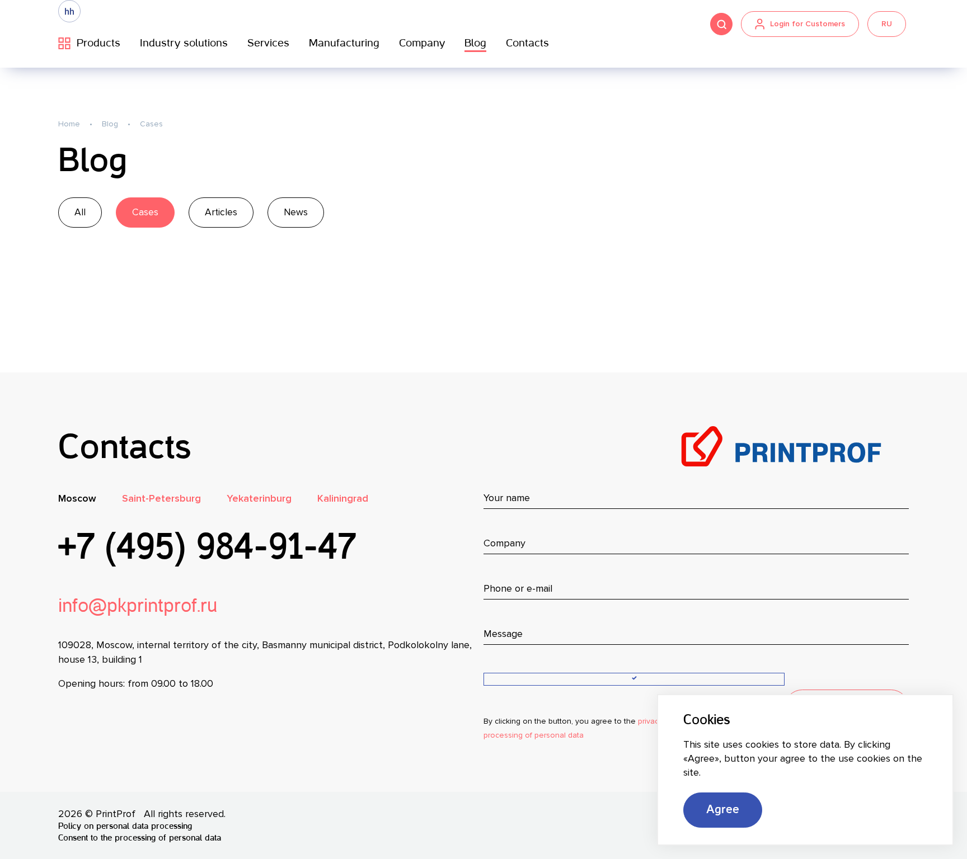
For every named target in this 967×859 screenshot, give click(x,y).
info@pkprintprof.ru (138, 607)
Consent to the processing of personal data (139, 838)
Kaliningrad (342, 498)
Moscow (77, 498)
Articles (221, 212)
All (80, 212)
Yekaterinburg (259, 498)
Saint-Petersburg (161, 498)
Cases (145, 212)
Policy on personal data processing (125, 826)
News (296, 212)
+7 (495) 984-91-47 (207, 549)
